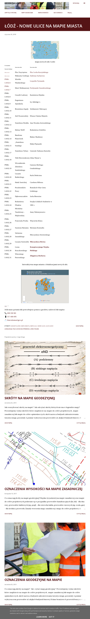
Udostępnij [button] (79, 326)
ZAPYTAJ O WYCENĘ (10, 12)
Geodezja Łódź (13, 3)
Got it (51, 617)
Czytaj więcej (81, 423)
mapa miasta (25, 326)
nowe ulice (41, 326)
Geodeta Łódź (15, 326)
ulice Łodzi (49, 326)
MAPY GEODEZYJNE (27, 12)
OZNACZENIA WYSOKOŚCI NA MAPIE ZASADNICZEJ (43, 489)
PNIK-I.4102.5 (7, 76)
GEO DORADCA (58, 12)
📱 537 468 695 (11, 316)
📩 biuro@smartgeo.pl (14, 320)
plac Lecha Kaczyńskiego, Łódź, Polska (26, 329)
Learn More (41, 617)
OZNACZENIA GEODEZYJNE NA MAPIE (33, 580)
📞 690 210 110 (10, 313)
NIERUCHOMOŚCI (43, 12)
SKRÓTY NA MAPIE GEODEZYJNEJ (30, 398)
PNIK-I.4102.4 (7, 72)
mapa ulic (33, 326)
